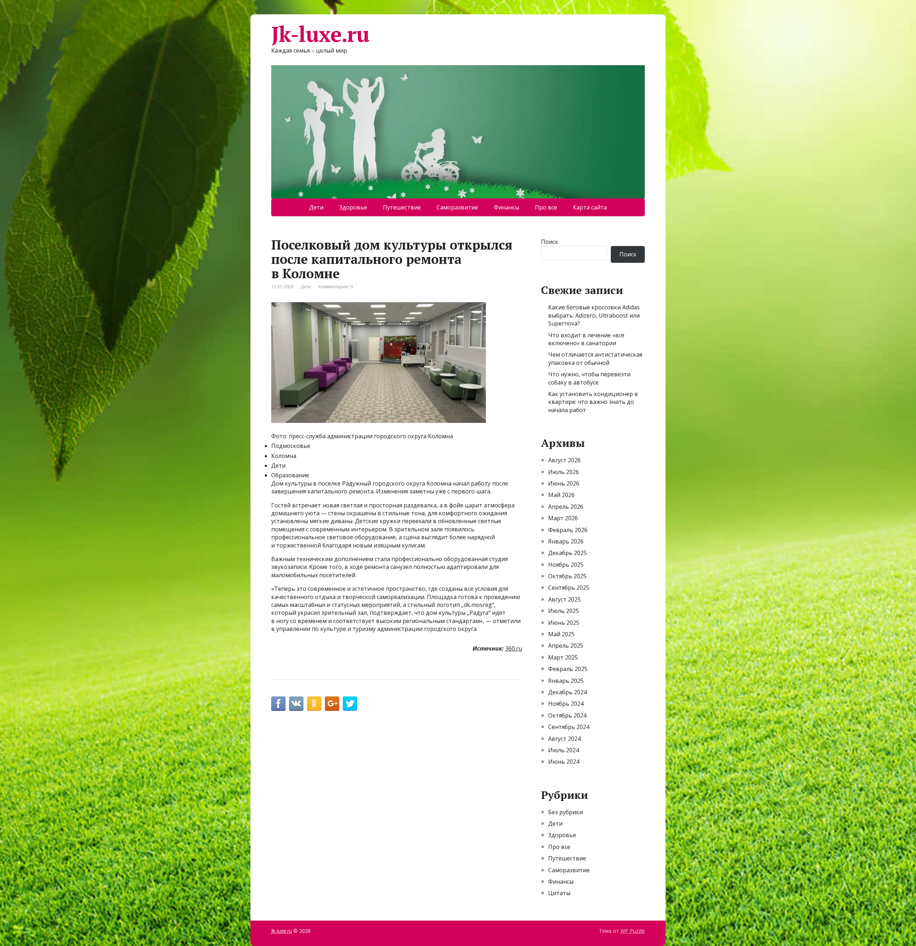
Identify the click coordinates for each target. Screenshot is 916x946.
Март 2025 (563, 657)
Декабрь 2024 (567, 692)
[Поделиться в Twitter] (350, 703)
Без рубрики (565, 812)
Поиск (549, 242)
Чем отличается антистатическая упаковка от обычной (595, 358)
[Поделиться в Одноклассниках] (314, 703)
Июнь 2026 (563, 483)
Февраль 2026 (568, 530)
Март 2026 (563, 518)
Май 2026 (561, 495)
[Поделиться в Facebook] (278, 703)
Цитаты (559, 893)
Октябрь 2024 (567, 715)
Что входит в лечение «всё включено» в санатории (586, 339)
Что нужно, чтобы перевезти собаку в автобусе (589, 378)
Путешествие (402, 207)
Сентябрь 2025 (568, 588)
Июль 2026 (563, 472)
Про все (546, 207)
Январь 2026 (566, 541)
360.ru (513, 648)
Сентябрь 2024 (568, 727)
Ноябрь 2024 (566, 704)
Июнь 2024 (563, 762)
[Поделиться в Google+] (332, 703)
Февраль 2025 (568, 669)
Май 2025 (561, 634)
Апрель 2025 (565, 646)
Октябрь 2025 (567, 576)
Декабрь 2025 (567, 553)
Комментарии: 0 (335, 287)
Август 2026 (564, 460)
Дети (316, 207)
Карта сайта (590, 207)
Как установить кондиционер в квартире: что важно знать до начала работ (593, 402)
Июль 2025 (563, 611)
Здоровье (353, 207)
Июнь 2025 (563, 623)
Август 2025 (564, 599)
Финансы (506, 207)
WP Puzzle (632, 930)
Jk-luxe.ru (320, 34)
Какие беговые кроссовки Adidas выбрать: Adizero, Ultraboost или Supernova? (594, 315)
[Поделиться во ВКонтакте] (296, 703)
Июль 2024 (563, 750)
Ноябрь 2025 (566, 565)
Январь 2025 (566, 681)
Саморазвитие (457, 207)
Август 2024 (564, 739)
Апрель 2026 (565, 507)
